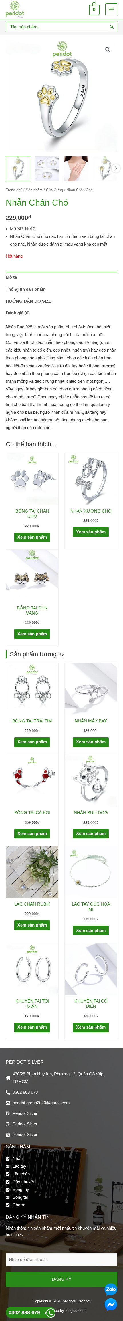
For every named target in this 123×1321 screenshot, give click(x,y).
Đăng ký (61, 1279)
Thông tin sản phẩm (25, 289)
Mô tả (11, 277)
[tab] (61, 278)
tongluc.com (75, 1310)
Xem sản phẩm (32, 537)
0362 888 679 (24, 1312)
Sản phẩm (34, 190)
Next (116, 168)
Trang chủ (14, 190)
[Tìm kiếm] (112, 27)
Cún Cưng (54, 190)
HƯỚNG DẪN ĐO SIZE (28, 301)
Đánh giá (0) (18, 313)
